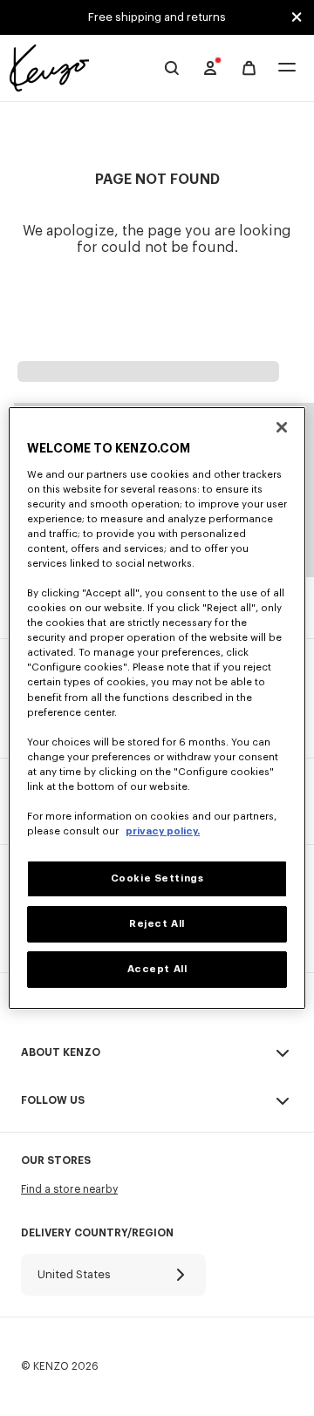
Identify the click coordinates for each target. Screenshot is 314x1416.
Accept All (157, 969)
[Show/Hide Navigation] (286, 68)
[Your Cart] (249, 68)
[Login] (210, 68)
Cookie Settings (157, 878)
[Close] (282, 427)
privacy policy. (163, 831)
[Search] (171, 68)
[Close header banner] (296, 17)
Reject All (157, 924)
